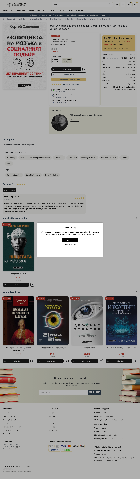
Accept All (70, 240)
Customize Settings (70, 244)
